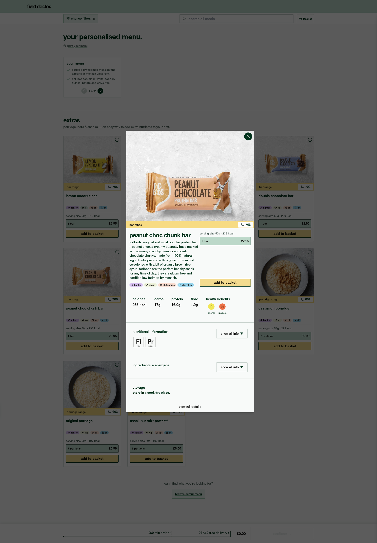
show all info (230, 333)
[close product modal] (248, 132)
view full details (190, 407)
